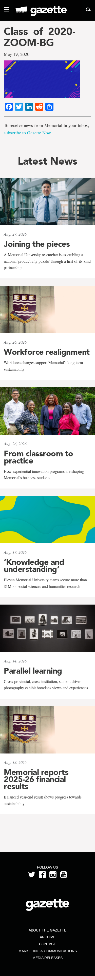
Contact (47, 944)
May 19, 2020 (16, 54)
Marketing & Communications (47, 951)
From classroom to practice (38, 457)
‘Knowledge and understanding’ (34, 566)
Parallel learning (33, 670)
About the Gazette (47, 930)
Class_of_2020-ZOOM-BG (39, 37)
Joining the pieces (37, 244)
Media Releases (47, 958)
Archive (47, 937)
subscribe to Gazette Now (27, 132)
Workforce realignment (47, 352)
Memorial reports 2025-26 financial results (36, 779)
